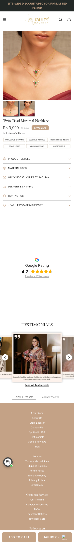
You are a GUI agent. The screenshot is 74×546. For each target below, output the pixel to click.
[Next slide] (69, 357)
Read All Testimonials (37, 385)
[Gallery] (37, 74)
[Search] (60, 19)
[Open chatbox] (8, 462)
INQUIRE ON (51, 537)
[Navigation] (4, 19)
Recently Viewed (50, 396)
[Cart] (69, 19)
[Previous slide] (5, 357)
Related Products (24, 396)
